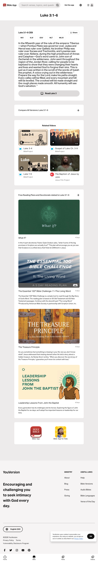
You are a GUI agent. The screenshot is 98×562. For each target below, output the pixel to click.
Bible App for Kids (60, 439)
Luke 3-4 (30, 148)
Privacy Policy (8, 540)
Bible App (36, 439)
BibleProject (28, 151)
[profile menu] (90, 5)
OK (91, 536)
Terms (18, 540)
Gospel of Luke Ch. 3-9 (67, 148)
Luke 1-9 (30, 174)
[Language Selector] (80, 5)
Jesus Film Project (62, 180)
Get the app (69, 5)
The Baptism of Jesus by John (67, 175)
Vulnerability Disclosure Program (16, 543)
